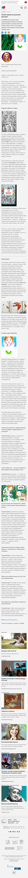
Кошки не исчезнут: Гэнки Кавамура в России (13, 679)
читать (15, 819)
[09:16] (14, 661)
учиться (18, 821)
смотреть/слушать (12, 821)
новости (10, 819)
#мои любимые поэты (11, 748)
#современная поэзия (5, 656)
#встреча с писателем (17, 688)
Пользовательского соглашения (11, 3)
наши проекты (11, 823)
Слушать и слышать (8, 711)
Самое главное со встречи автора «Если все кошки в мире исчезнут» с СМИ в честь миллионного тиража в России (13, 684)
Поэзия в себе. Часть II (8, 651)
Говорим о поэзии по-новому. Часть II (10, 653)
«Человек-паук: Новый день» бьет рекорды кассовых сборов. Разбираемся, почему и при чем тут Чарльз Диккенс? (14, 777)
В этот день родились (14, 785)
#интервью (16, 623)
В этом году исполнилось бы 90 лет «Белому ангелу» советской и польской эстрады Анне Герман (13, 745)
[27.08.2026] (14, 694)
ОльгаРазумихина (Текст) (12, 619)
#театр (7, 812)
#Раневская (3, 812)
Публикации (3, 632)
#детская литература (7, 623)
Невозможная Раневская (9, 804)
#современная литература (6, 688)
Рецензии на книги (5, 692)
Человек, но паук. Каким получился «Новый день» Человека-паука (13, 772)
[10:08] (14, 633)
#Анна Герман (4, 748)
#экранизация (4, 781)
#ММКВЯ (22, 623)
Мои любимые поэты (5, 723)
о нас (17, 823)
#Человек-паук (10, 781)
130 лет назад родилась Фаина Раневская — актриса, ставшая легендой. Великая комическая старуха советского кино (12, 808)
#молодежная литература (6, 719)
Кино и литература (5, 752)
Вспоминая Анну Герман (9, 742)
